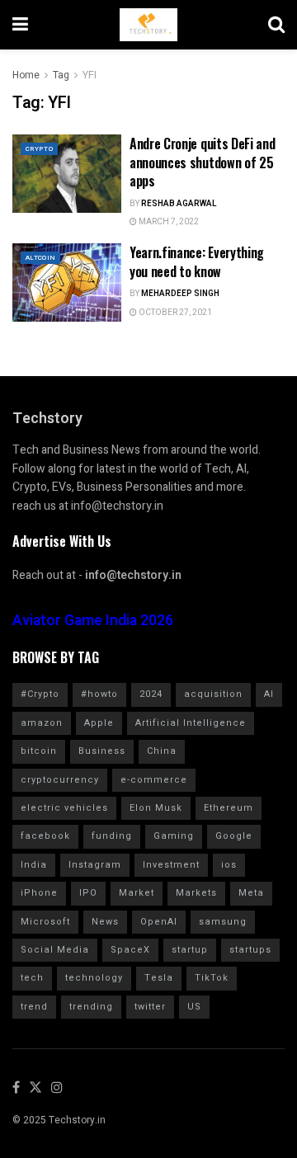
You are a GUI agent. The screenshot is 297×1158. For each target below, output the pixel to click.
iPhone (39, 893)
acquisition (213, 694)
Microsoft (45, 922)
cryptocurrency (60, 780)
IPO (88, 893)
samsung (223, 922)
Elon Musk (156, 808)
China (162, 751)
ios (229, 865)
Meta (251, 893)
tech (32, 978)
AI (269, 694)
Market (136, 893)
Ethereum (228, 808)
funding (112, 836)
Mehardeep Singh (180, 293)
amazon (42, 723)
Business (101, 751)
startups (250, 950)
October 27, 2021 (174, 312)
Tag (61, 75)
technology (94, 978)
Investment (171, 865)
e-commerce (153, 780)
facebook (45, 836)
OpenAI (158, 922)
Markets (196, 893)
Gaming (173, 836)
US (194, 1007)
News (105, 922)
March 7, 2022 (168, 222)
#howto (99, 694)
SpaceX (130, 950)
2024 (151, 694)
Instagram (94, 865)
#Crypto (40, 694)
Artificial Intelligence (190, 723)
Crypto (39, 148)
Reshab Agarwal (179, 203)
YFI (89, 75)
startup (190, 950)
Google (233, 836)
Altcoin (40, 257)
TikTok (212, 978)
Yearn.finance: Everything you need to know (197, 261)
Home (26, 75)
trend (34, 1007)
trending (91, 1007)
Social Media (55, 950)
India (34, 865)
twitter (150, 1007)
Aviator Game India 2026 (92, 620)
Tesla (158, 978)
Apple (99, 723)
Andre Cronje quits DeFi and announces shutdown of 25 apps (202, 162)
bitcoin (39, 751)
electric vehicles (64, 808)
